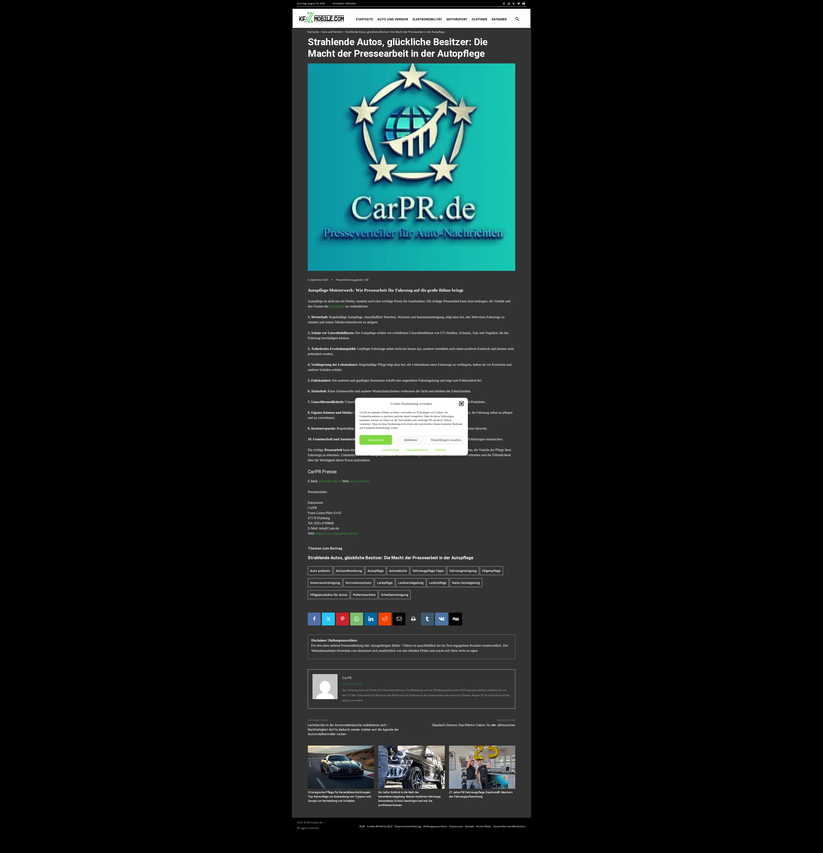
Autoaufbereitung (349, 571)
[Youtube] (523, 3)
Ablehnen (410, 440)
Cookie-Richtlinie (390, 449)
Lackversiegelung (411, 583)
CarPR (347, 678)
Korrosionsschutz (358, 583)
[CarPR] (325, 689)
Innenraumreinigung (325, 583)
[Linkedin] (370, 619)
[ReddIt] (384, 619)
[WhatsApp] (356, 619)
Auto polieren (320, 571)
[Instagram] (508, 3)
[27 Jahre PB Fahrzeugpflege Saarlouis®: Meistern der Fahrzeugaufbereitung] (482, 767)
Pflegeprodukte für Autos (328, 595)
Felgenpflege (491, 571)
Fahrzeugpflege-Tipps (428, 571)
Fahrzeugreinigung (463, 571)
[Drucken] (413, 619)
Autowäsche (398, 571)
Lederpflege (437, 583)
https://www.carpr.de (352, 684)
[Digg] (455, 619)
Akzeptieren (376, 440)
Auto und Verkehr (332, 32)
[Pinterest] (342, 619)
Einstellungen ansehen (446, 440)
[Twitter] (513, 3)
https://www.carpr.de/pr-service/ (337, 533)
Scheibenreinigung (394, 595)
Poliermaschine (364, 595)
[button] (461, 403)
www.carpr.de (359, 481)
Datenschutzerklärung (417, 449)
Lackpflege (385, 583)
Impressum (440, 449)
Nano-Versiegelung (466, 583)
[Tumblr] (427, 619)
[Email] (399, 619)
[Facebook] (504, 3)
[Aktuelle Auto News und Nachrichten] (321, 18)
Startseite (313, 32)
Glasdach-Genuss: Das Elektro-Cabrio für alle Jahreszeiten (473, 725)
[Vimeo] (518, 3)
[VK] (441, 619)
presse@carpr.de (330, 481)
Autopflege (336, 306)
